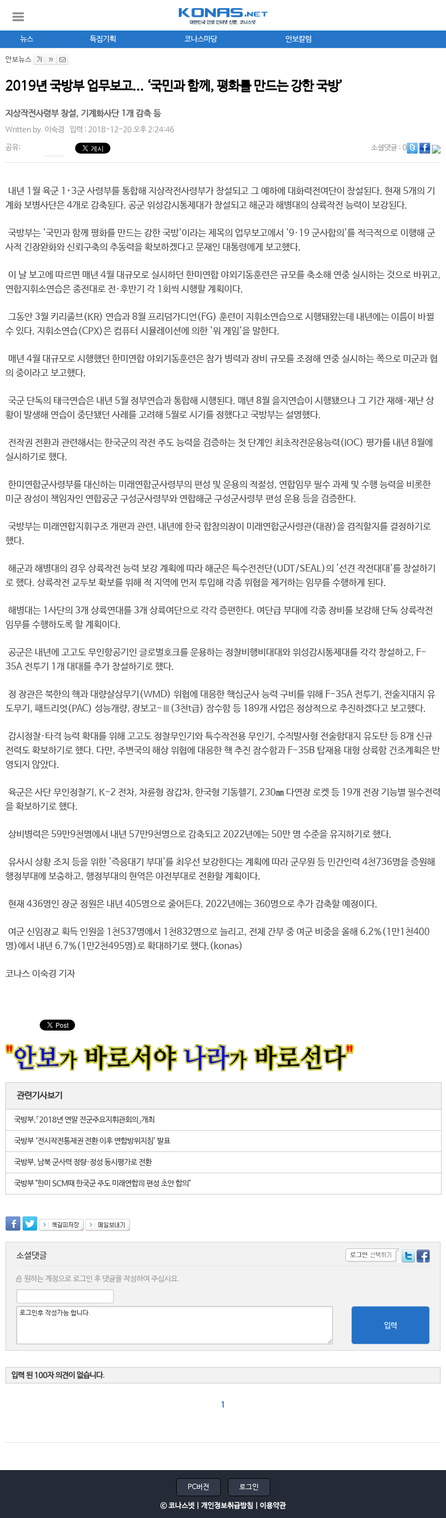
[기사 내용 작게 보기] (51, 60)
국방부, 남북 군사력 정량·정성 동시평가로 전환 (83, 1162)
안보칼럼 (299, 39)
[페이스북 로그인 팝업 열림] (423, 1257)
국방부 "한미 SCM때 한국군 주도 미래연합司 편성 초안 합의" (102, 1183)
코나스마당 (200, 39)
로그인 (249, 1487)
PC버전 (198, 1487)
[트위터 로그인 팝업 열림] (408, 1257)
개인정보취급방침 (227, 1506)
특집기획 (103, 39)
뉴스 (26, 39)
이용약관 (273, 1506)
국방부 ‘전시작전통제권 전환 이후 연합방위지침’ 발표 (92, 1141)
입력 (390, 1325)
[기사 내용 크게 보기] (39, 60)
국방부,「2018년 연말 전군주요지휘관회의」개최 (84, 1119)
